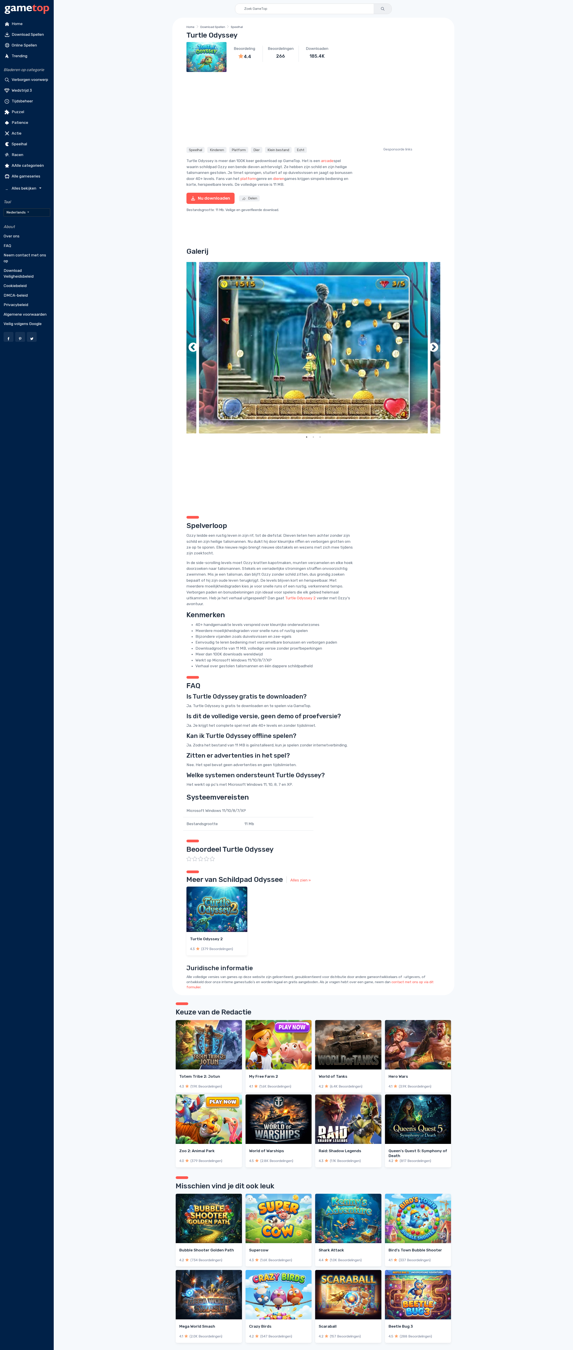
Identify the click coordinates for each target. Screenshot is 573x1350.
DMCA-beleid (16, 295)
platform (248, 178)
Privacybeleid (16, 304)
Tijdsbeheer (22, 101)
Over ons (11, 236)
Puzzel (17, 112)
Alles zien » (300, 880)
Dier (256, 150)
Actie (16, 133)
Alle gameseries (25, 176)
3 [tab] (320, 437)
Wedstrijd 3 (21, 90)
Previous (193, 348)
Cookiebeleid (15, 285)
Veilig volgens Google (23, 323)
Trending (19, 56)
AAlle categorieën (27, 165)
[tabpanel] (313, 347)
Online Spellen (24, 45)
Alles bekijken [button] (21, 188)
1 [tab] (306, 437)
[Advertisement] (313, 108)
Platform (239, 150)
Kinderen (217, 150)
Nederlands (16, 212)
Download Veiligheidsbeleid (19, 273)
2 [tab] (313, 437)
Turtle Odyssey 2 (300, 598)
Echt (300, 150)
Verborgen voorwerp (29, 79)
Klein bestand (278, 150)
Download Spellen (27, 34)
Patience (19, 122)
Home (17, 23)
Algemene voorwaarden (25, 314)
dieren (278, 178)
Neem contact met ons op (25, 258)
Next (433, 348)
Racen (17, 154)
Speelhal (19, 144)
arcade (327, 160)
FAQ (7, 245)
